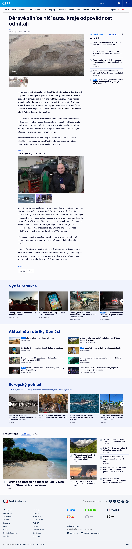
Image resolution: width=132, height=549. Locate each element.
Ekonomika (62, 10)
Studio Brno (37, 516)
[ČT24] (6, 3)
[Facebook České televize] (114, 501)
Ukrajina (22, 10)
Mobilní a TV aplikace (10, 533)
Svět (44, 10)
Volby (30, 10)
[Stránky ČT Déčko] (70, 516)
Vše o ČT (6, 536)
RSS (127, 544)
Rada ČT (36, 523)
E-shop (5, 530)
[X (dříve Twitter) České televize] (123, 501)
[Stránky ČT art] (89, 516)
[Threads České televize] (127, 501)
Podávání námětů (39, 530)
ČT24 (10, 30)
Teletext (6, 520)
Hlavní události (10, 10)
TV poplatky (7, 516)
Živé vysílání (7, 513)
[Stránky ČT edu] (110, 516)
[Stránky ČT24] (71, 510)
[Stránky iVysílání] (113, 510)
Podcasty (95, 10)
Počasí (71, 10)
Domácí (37, 10)
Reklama (36, 513)
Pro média (36, 510)
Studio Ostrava (38, 520)
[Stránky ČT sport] (90, 510)
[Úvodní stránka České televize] (14, 501)
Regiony (52, 10)
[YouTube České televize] (118, 501)
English (18, 544)
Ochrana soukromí (29, 544)
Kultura (86, 10)
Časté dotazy (37, 533)
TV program (7, 510)
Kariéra (35, 526)
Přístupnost (41, 544)
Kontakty (36, 536)
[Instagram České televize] (110, 501)
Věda (79, 10)
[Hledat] (119, 3)
